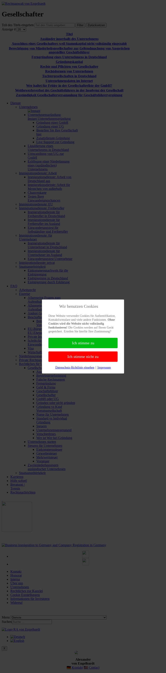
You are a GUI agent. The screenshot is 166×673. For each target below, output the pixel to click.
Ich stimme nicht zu (83, 356)
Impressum (104, 367)
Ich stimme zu (83, 343)
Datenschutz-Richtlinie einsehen (74, 367)
